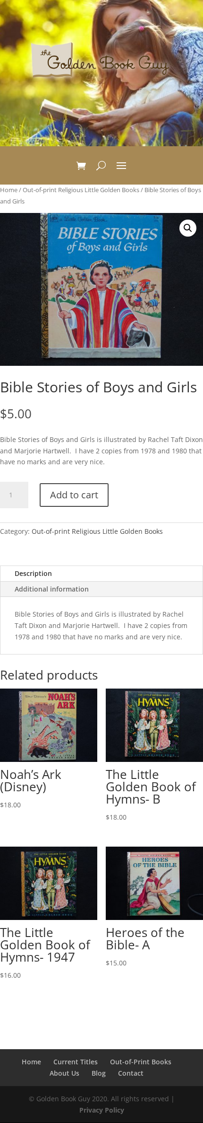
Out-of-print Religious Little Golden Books (81, 190)
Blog (99, 1073)
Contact (131, 1073)
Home (8, 190)
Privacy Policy (101, 1109)
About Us (64, 1073)
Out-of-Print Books (140, 1061)
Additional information (52, 588)
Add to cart (74, 494)
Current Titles (75, 1061)
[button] (187, 228)
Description (33, 573)
